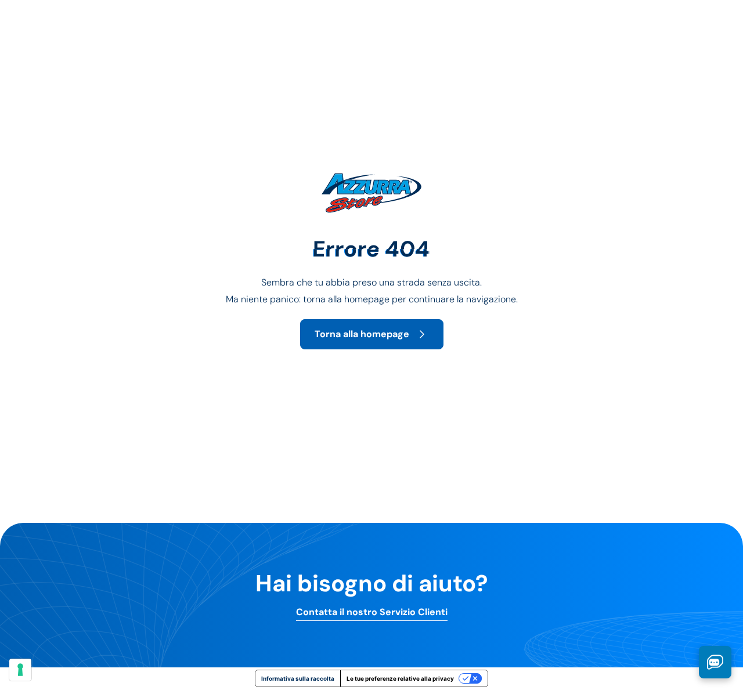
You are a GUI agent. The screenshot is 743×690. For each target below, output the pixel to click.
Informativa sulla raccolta (297, 678)
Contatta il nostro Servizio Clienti (372, 612)
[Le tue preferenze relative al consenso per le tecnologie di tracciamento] (20, 670)
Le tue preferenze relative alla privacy (400, 678)
